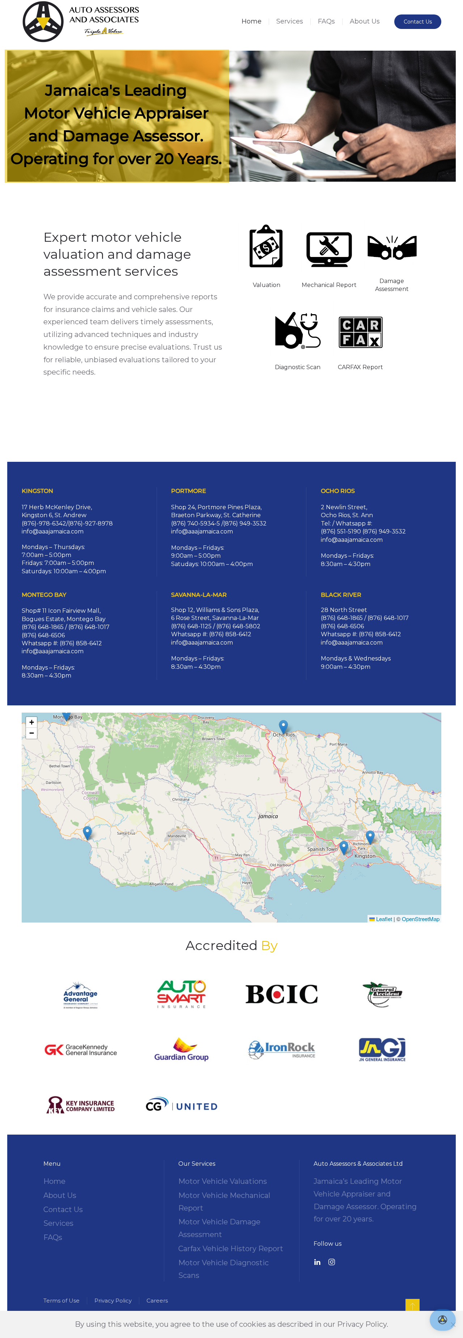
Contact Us (418, 21)
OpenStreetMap (420, 919)
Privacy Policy (113, 1300)
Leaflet (383, 919)
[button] (370, 837)
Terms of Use (61, 1300)
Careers (157, 1300)
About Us (365, 21)
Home (252, 21)
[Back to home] (81, 21)
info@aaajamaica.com (53, 531)
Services (289, 21)
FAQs (326, 21)
